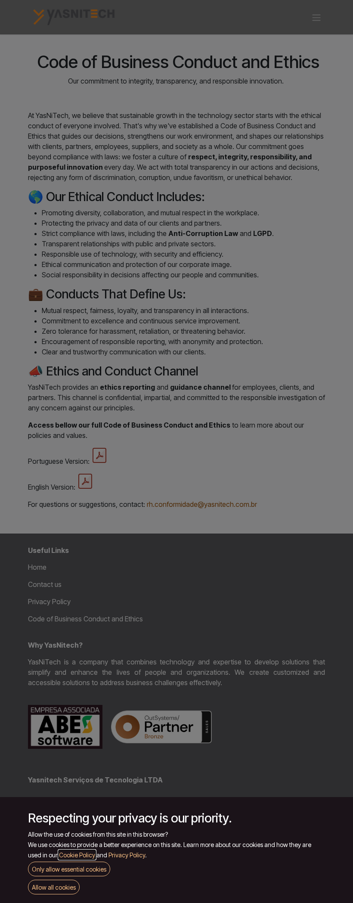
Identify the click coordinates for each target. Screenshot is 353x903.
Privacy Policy (126, 855)
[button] (54, 887)
